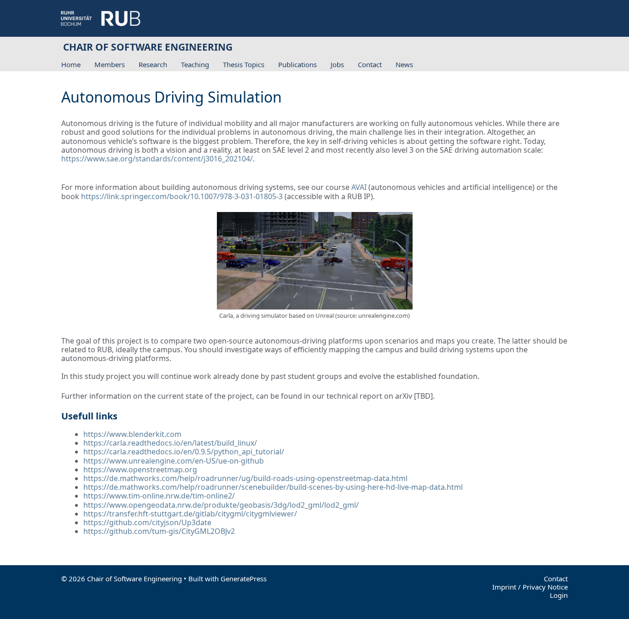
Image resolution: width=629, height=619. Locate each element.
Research (153, 64)
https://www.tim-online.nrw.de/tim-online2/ (159, 496)
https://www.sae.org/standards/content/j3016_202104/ (157, 159)
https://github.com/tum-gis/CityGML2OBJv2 (159, 531)
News (404, 64)
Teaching (195, 64)
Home (71, 64)
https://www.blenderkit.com (132, 434)
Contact (370, 64)
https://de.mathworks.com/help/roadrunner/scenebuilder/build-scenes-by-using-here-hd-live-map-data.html (273, 487)
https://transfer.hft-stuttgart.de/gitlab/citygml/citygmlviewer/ (190, 514)
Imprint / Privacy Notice (530, 586)
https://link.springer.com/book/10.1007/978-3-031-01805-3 (182, 196)
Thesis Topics (243, 64)
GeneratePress (244, 578)
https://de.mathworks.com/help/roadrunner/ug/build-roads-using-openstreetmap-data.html (245, 478)
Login (559, 595)
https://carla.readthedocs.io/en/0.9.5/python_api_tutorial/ (183, 452)
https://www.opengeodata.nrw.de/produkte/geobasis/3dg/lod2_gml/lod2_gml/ (221, 505)
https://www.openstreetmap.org (140, 469)
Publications (297, 64)
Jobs (337, 64)
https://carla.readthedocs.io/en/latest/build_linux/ (170, 443)
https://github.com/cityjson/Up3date (147, 522)
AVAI (359, 187)
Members (109, 64)
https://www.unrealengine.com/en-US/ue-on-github (173, 461)
